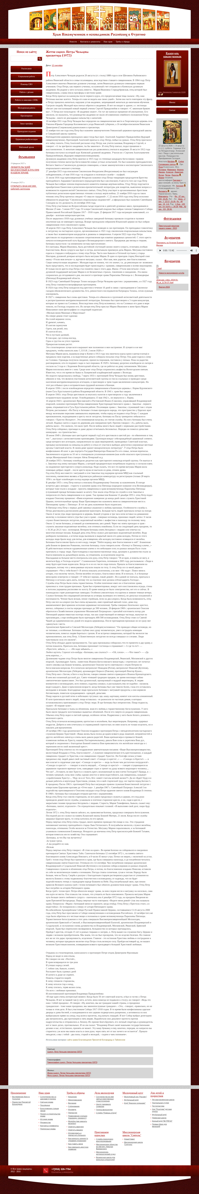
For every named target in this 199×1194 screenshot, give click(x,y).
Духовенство (45, 1123)
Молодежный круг (133, 1092)
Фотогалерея (172, 218)
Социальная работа (26, 76)
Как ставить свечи (75, 1144)
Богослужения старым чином (49, 1110)
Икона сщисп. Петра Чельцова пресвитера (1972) (69, 1073)
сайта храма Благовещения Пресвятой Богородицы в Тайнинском (96, 1040)
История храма (46, 1119)
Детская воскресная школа (163, 1100)
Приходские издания (26, 131)
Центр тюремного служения (103, 1105)
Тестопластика (158, 1106)
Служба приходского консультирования (104, 1140)
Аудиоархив (172, 237)
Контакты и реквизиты (90, 41)
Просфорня (45, 1105)
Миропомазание (75, 1100)
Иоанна (180, 170)
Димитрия (179, 172)
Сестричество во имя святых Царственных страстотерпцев (105, 1099)
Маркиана (171, 170)
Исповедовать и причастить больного (77, 1134)
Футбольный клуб (131, 1100)
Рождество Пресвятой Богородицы (21, 1103)
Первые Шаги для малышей (159, 1125)
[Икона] (159, 94)
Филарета (163, 191)
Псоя (161, 167)
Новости (73, 41)
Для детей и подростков (157, 1094)
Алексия (169, 172)
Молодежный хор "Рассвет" (135, 1097)
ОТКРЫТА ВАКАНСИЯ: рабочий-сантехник (24, 187)
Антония (179, 186)
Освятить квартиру (76, 1127)
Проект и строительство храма (50, 1115)
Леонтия (175, 175)
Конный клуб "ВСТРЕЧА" (162, 1121)
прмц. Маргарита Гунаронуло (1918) (172, 92)
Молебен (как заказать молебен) (77, 1122)
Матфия (171, 161)
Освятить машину (75, 1130)
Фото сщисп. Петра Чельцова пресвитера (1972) (68, 1075)
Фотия (161, 175)
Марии (161, 178)
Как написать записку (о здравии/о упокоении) (78, 1140)
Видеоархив (172, 261)
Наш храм (108, 41)
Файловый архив (26, 147)
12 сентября (57, 65)
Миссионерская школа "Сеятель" (132, 1133)
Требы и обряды (123, 41)
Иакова (162, 172)
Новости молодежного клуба (171, 273)
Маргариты (163, 196)
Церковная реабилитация (26, 139)
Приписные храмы (48, 1129)
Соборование (74, 1106)
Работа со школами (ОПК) (26, 100)
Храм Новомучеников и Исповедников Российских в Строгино (99, 21)
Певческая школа (159, 1118)
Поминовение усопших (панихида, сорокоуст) (77, 1117)
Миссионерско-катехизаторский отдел (106, 1153)
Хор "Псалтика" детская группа (162, 1110)
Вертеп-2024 (164, 287)
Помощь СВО (26, 84)
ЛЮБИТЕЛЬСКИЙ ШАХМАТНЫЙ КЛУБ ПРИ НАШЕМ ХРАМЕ (25, 170)
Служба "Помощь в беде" (106, 1113)
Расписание (26, 68)
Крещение (72, 1097)
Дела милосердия (104, 1092)
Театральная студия (160, 1103)
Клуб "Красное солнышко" (135, 1103)
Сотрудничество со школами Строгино (48, 1098)
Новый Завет (129, 1139)
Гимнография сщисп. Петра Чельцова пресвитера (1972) (72, 1062)
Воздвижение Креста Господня (21, 1098)
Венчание (72, 1103)
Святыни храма (46, 1102)
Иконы (172, 102)
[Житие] (162, 94)
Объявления (27, 157)
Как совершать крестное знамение (78, 1148)
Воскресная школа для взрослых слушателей (105, 1158)
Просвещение (26, 115)
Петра (167, 175)
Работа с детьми (27, 92)
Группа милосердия (104, 1110)
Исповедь (72, 1110)
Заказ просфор (26, 123)
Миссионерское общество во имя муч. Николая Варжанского (107, 1146)
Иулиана (162, 170)
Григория (176, 180)
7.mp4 (159, 268)
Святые (172, 110)
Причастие (72, 1113)
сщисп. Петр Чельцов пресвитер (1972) (64, 1052)
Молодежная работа (26, 107)
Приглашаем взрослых (102, 1133)
